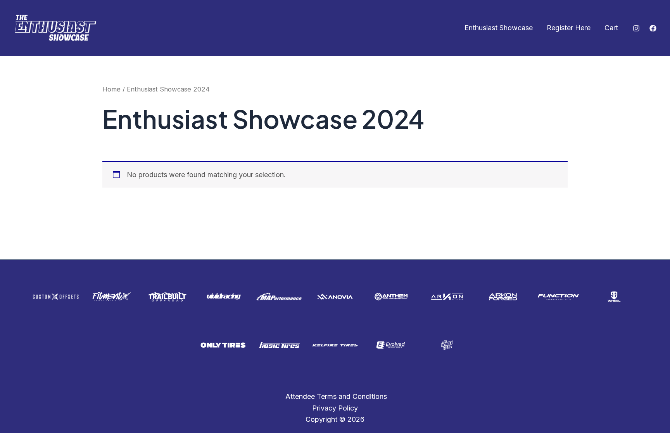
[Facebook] (652, 28)
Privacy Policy (335, 408)
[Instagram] (636, 28)
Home (111, 89)
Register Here (569, 28)
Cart (611, 28)
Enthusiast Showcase (499, 28)
